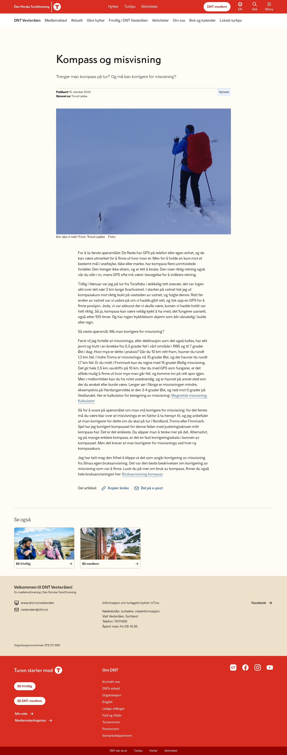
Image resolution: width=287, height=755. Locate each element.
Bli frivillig (24, 686)
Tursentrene (111, 722)
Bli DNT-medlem (29, 701)
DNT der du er (118, 751)
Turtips (129, 6)
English (107, 702)
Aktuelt (77, 20)
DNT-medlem (217, 7)
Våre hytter (96, 20)
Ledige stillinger (113, 709)
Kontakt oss (111, 682)
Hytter (113, 6)
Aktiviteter (149, 6)
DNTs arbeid (111, 688)
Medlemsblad (56, 20)
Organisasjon (111, 695)
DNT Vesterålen (27, 20)
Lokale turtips (231, 20)
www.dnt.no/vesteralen (37, 603)
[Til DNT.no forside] (36, 6)
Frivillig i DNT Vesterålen (128, 20)
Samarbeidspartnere (117, 736)
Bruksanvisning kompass (142, 474)
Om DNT (110, 670)
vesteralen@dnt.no (34, 610)
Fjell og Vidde (111, 715)
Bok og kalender (202, 20)
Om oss (179, 20)
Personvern (110, 729)
